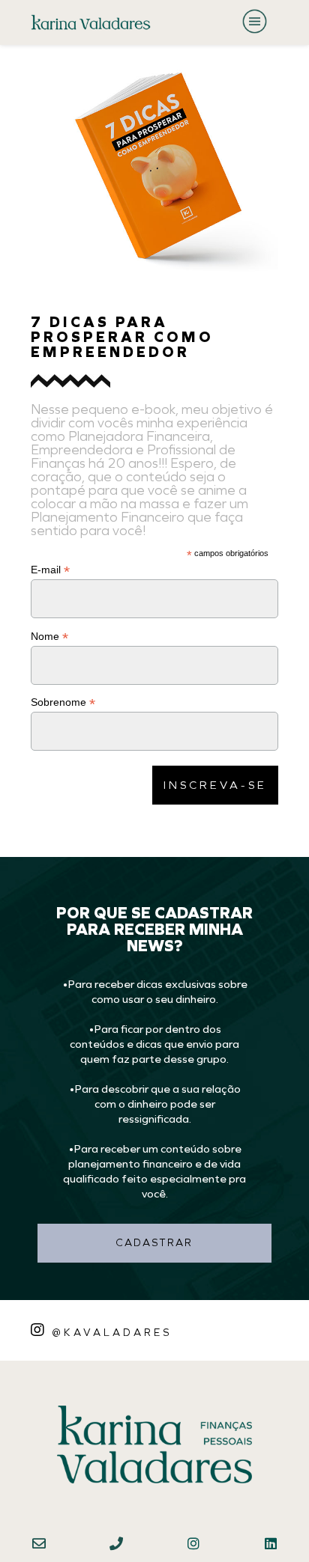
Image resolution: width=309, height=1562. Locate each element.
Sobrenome (63, 702)
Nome (49, 636)
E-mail (50, 570)
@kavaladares (112, 1332)
